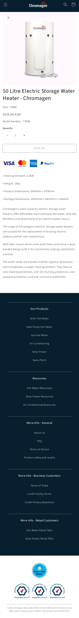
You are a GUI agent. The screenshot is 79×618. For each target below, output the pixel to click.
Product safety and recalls (39, 457)
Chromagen (18, 608)
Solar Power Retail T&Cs (39, 538)
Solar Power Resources (39, 396)
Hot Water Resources (39, 388)
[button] (5, 5)
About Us (39, 432)
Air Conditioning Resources (39, 404)
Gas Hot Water (39, 335)
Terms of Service (39, 449)
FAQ (39, 441)
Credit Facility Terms (39, 493)
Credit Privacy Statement (39, 502)
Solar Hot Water (39, 318)
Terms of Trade (39, 485)
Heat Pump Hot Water (39, 327)
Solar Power (39, 351)
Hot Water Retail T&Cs (39, 530)
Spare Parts (39, 360)
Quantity (8, 128)
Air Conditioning (39, 343)
